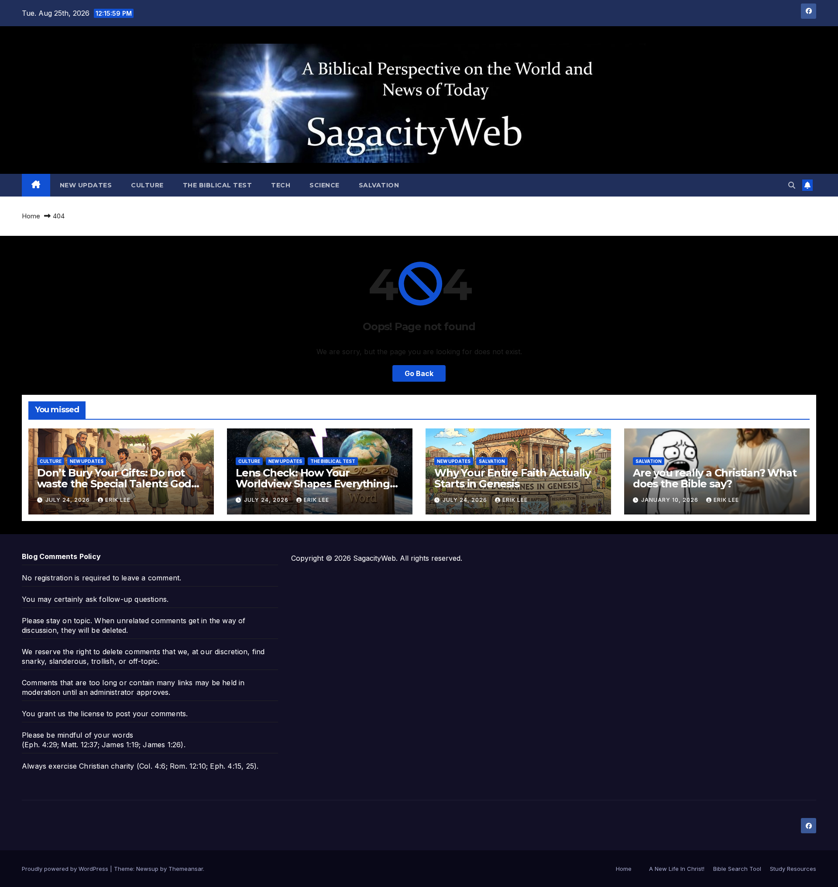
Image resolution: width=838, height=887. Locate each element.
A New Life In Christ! (676, 868)
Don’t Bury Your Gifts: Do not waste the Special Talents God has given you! (114, 483)
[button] (791, 185)
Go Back (419, 373)
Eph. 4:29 (40, 744)
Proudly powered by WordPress (66, 868)
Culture (147, 185)
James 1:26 (162, 744)
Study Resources (793, 868)
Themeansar (185, 868)
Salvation (379, 185)
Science (324, 185)
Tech (280, 185)
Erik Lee (118, 500)
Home (31, 216)
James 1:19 (120, 744)
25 (250, 766)
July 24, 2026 (68, 500)
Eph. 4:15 (225, 766)
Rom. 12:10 (188, 766)
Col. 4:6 (152, 766)
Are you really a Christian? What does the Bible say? (715, 478)
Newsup (147, 868)
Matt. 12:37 (79, 744)
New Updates (86, 185)
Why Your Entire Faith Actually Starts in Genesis (512, 478)
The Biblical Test (217, 185)
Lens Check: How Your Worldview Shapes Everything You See (313, 483)
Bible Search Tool (737, 868)
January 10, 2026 (670, 500)
